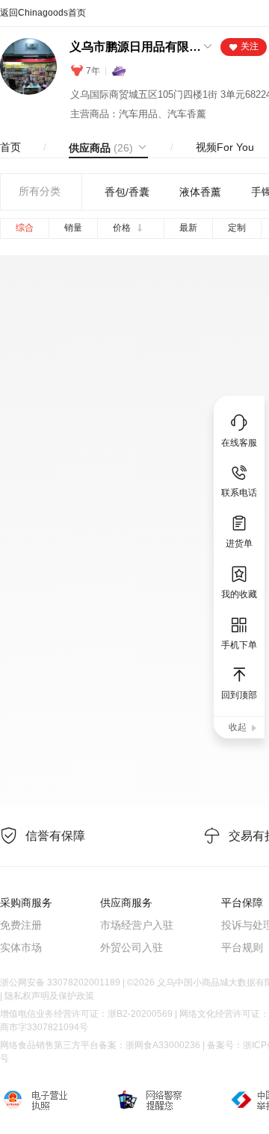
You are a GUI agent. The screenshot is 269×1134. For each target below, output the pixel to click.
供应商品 (101, 148)
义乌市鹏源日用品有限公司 (135, 46)
